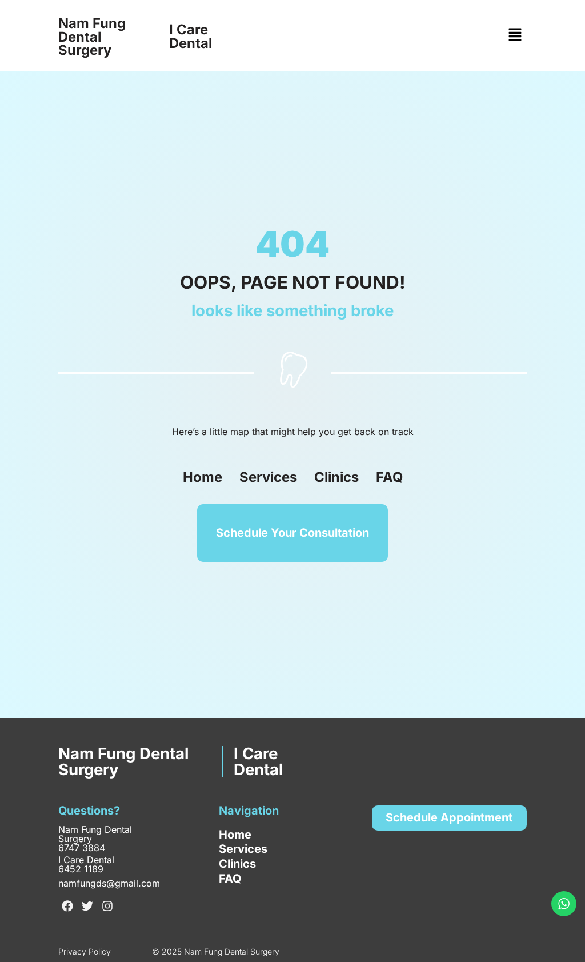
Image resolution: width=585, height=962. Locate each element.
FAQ (389, 477)
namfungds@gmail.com (109, 883)
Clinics (336, 477)
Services (268, 477)
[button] (514, 35)
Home (202, 477)
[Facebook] (67, 906)
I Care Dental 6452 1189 (86, 864)
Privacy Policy (84, 951)
